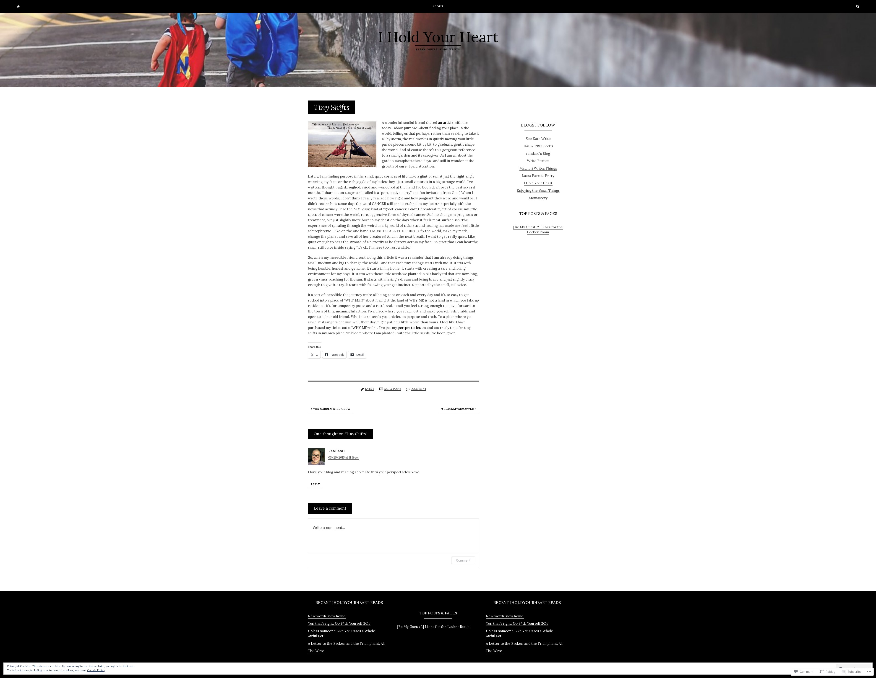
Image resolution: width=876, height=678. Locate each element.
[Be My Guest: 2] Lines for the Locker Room (538, 230)
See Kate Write (538, 139)
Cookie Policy (96, 670)
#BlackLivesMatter (457, 408)
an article (446, 122)
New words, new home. (327, 616)
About (438, 6)
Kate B (369, 388)
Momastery (538, 198)
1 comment (418, 388)
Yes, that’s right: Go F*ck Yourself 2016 (339, 623)
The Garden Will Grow (331, 408)
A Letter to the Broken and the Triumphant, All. (347, 643)
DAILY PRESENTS (538, 146)
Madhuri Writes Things (538, 168)
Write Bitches (538, 161)
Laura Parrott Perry (538, 175)
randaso (336, 451)
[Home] (18, 6)
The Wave (316, 651)
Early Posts (392, 388)
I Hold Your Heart (438, 37)
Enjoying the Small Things (538, 190)
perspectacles (409, 327)
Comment (463, 560)
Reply (315, 484)
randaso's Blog (538, 153)
